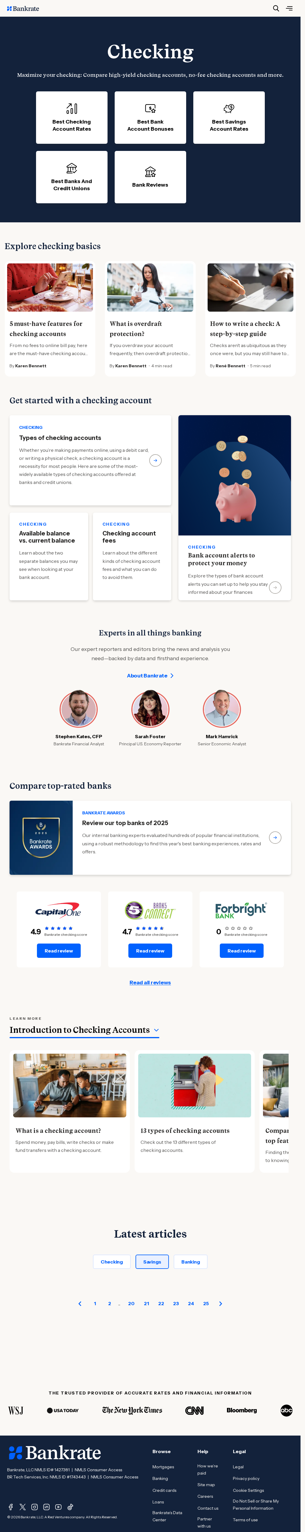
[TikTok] (70, 1507)
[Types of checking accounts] (90, 460)
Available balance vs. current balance (47, 537)
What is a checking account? (58, 1130)
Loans (158, 1502)
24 (191, 1303)
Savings (152, 1262)
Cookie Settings (248, 1490)
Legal (238, 1466)
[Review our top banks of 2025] (150, 838)
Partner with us (204, 1522)
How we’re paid (207, 1469)
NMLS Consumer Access (98, 1469)
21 (146, 1303)
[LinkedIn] (46, 1507)
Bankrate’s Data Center (167, 1516)
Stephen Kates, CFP (78, 736)
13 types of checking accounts (185, 1130)
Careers (205, 1496)
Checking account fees (129, 537)
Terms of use (245, 1519)
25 (206, 1303)
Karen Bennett (30, 365)
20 (131, 1303)
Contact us (207, 1508)
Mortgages (163, 1466)
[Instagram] (34, 1507)
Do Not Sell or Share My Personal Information (256, 1504)
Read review (59, 951)
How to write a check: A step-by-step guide (245, 329)
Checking (112, 1262)
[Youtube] (58, 1507)
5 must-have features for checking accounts (46, 329)
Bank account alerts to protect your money (221, 559)
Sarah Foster (150, 736)
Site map (206, 1484)
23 (176, 1303)
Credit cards (164, 1490)
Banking (190, 1262)
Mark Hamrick (222, 736)
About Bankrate (147, 675)
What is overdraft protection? (136, 329)
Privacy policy (246, 1478)
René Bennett (230, 365)
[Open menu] (289, 8)
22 (161, 1303)
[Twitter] (22, 1507)
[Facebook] (10, 1507)
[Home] (26, 8)
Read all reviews (150, 982)
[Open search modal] (276, 8)
